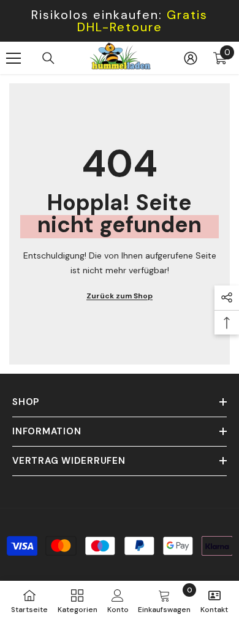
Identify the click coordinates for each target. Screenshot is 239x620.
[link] (118, 600)
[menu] (13, 58)
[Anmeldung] (191, 58)
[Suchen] (48, 58)
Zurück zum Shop (119, 296)
